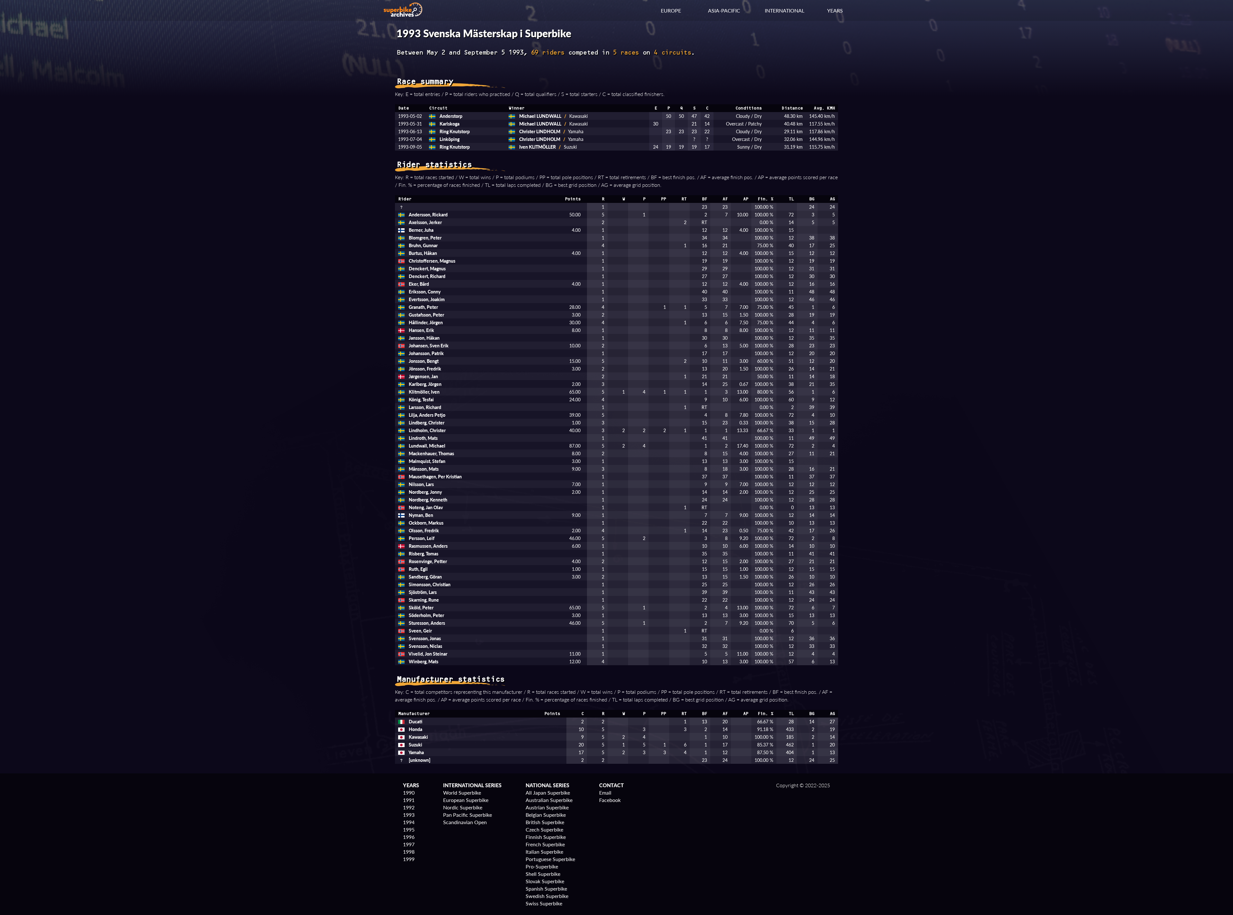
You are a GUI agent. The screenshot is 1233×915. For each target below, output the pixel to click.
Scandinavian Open (465, 822)
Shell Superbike (543, 873)
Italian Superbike (544, 851)
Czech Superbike (544, 829)
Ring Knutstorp (454, 131)
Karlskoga (449, 123)
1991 (409, 800)
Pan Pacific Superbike (467, 814)
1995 (409, 829)
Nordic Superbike (462, 807)
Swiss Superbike (544, 903)
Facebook (610, 800)
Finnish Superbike (546, 837)
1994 (409, 822)
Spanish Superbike (546, 888)
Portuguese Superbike (550, 859)
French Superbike (545, 844)
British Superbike (545, 822)
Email (605, 792)
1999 (409, 859)
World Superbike (462, 792)
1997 (409, 844)
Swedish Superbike (547, 896)
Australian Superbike (549, 800)
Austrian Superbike (547, 807)
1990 (409, 792)
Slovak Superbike (545, 881)
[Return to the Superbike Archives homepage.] (403, 14)
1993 (409, 814)
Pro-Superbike (542, 866)
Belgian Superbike (546, 814)
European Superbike (465, 800)
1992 (409, 807)
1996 (409, 837)
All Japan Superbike (548, 792)
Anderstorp (450, 116)
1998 (409, 851)
